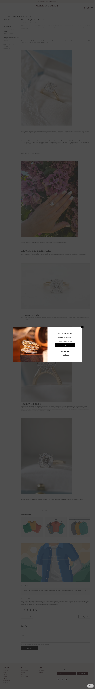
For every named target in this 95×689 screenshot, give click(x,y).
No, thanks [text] (66, 354)
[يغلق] (82, 327)
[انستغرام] (61, 351)
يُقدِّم (65, 345)
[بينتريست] (64, 351)
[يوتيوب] (68, 351)
